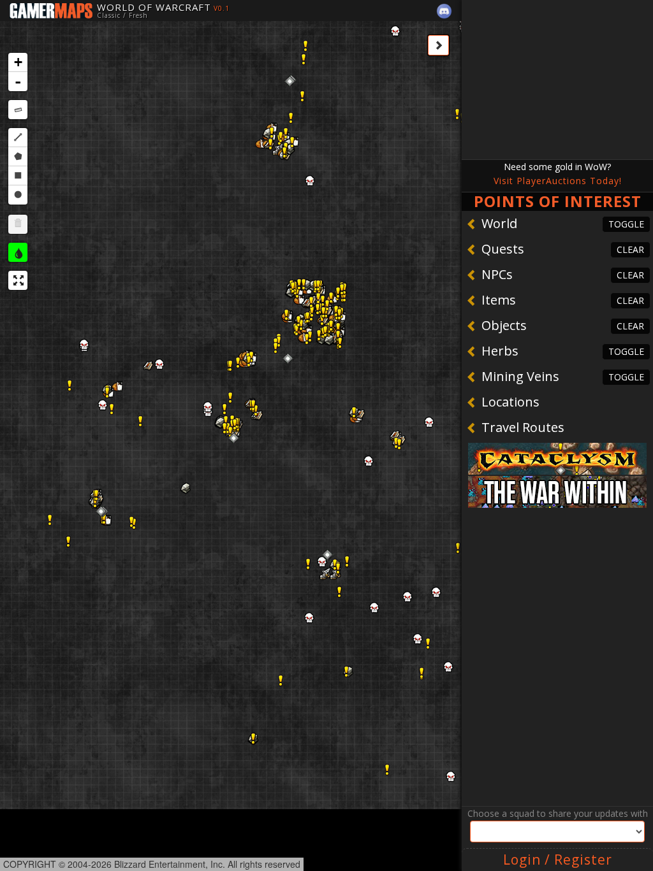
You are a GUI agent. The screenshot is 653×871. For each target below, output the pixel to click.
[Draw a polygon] (17, 156)
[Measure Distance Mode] (17, 109)
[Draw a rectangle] (17, 175)
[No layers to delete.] (17, 224)
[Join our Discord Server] (444, 11)
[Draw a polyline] (17, 137)
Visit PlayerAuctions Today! (558, 181)
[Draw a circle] (17, 195)
